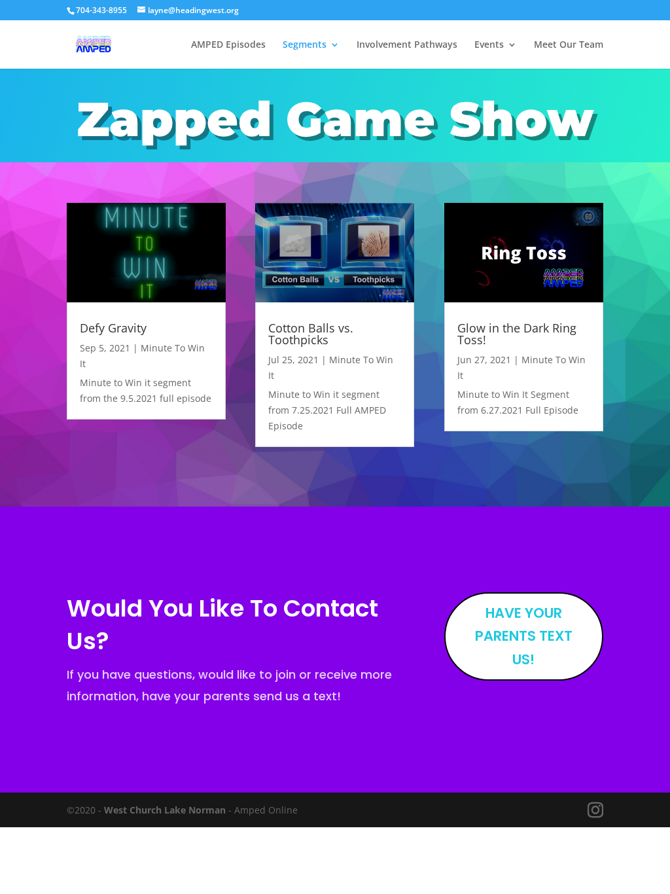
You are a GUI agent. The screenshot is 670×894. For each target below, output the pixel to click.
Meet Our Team (568, 45)
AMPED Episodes (228, 45)
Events (489, 45)
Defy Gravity (113, 328)
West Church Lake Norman (165, 810)
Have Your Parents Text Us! (524, 636)
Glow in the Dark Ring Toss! (516, 334)
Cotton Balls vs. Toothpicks (310, 334)
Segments (304, 45)
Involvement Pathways (407, 45)
